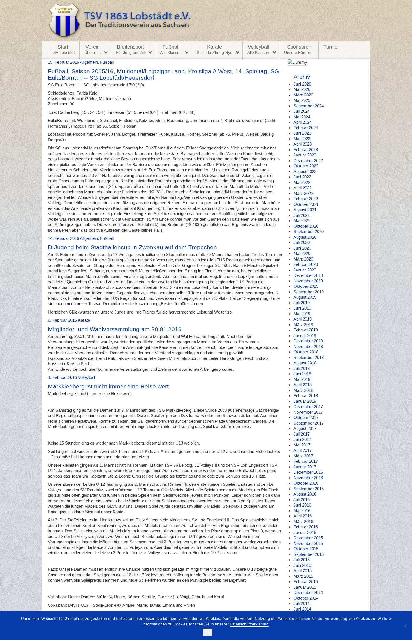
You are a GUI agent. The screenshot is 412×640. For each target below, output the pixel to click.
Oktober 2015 (305, 548)
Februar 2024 (305, 127)
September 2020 (308, 231)
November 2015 (308, 543)
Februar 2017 (305, 461)
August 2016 (304, 494)
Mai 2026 (301, 89)
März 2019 (303, 324)
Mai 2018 (301, 379)
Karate (214, 49)
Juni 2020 (302, 248)
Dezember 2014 (308, 592)
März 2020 (303, 259)
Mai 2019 (301, 313)
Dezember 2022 (308, 160)
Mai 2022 (301, 182)
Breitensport (130, 49)
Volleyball (258, 49)
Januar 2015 (304, 587)
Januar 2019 (304, 335)
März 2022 (303, 193)
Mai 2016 (301, 510)
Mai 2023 (301, 138)
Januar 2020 (304, 270)
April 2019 (302, 319)
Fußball (171, 49)
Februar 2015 (305, 581)
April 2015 (302, 570)
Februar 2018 (305, 395)
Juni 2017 (302, 439)
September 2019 (308, 291)
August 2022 (304, 171)
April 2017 (302, 450)
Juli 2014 (301, 603)
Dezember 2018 (308, 341)
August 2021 (304, 209)
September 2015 (308, 554)
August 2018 (304, 362)
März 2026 (303, 95)
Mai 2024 (301, 116)
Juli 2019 (301, 302)
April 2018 (302, 384)
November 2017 (308, 412)
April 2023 (302, 144)
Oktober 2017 (305, 417)
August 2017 (304, 428)
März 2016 (303, 521)
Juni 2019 (302, 308)
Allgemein (89, 62)
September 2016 (308, 488)
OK (207, 632)
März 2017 (303, 455)
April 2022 (302, 187)
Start (63, 49)
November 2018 (308, 346)
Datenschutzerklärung (249, 624)
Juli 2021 (301, 215)
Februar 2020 (305, 264)
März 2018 (303, 390)
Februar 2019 (305, 330)
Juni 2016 (302, 505)
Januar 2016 (304, 532)
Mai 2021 (301, 220)
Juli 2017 (301, 434)
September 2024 (308, 105)
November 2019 (308, 280)
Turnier (331, 47)
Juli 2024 (301, 111)
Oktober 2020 (305, 226)
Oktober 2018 (305, 351)
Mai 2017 (301, 445)
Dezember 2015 (308, 537)
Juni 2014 (302, 609)
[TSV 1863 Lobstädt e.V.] (206, 20)
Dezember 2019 (308, 275)
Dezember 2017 (308, 406)
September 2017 (308, 423)
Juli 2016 (301, 499)
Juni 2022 (302, 176)
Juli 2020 (301, 242)
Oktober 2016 (305, 483)
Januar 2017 (304, 466)
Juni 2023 (302, 133)
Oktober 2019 (305, 286)
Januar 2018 (304, 401)
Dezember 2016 (308, 472)
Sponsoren (299, 49)
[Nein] (405, 626)
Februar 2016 (305, 526)
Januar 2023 (304, 155)
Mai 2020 (301, 253)
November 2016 (308, 477)
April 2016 (302, 516)
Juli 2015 (301, 559)
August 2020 (304, 237)
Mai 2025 (301, 100)
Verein (92, 49)
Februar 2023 (305, 149)
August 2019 (304, 297)
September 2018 (308, 357)
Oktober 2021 (305, 204)
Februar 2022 (305, 198)
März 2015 (303, 576)
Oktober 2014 (305, 598)
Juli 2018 (301, 368)
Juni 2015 (302, 565)
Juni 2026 (302, 84)
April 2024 (302, 122)
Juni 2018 (302, 373)
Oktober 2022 (305, 166)
